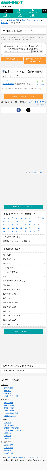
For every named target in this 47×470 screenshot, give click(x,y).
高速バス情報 (9, 411)
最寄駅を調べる (12, 59)
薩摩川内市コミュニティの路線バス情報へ (19, 366)
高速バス (19, 12)
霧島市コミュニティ (10, 302)
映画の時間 (8, 445)
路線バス (6, 12)
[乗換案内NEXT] (13, 3)
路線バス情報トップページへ (14, 371)
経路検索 (7, 391)
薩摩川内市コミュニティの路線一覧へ (17, 241)
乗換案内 (4, 385)
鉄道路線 (32, 16)
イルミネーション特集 (12, 430)
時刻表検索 (8, 388)
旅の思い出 (8, 453)
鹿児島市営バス (9, 259)
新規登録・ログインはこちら (23, 207)
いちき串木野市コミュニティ (14, 281)
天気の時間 (8, 448)
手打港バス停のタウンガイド (23, 96)
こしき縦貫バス (8, 84)
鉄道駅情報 (8, 403)
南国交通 (6, 263)
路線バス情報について (23, 331)
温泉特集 (7, 438)
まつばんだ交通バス (10, 272)
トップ (3, 20)
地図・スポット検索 (12, 396)
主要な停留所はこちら (11, 237)
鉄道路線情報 (9, 405)
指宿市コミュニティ (10, 294)
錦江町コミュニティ (10, 320)
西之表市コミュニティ (11, 316)
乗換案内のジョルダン (16, 457)
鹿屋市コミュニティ (10, 311)
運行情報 (7, 393)
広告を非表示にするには (36, 172)
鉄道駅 (20, 16)
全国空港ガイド (10, 416)
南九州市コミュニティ (11, 289)
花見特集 (7, 423)
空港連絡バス (33, 12)
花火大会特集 (9, 425)
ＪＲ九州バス (8, 268)
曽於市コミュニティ (10, 307)
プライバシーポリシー (35, 457)
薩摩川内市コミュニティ (31, 20)
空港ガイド (6, 16)
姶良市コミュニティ (10, 298)
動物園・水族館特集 (12, 428)
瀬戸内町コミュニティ (11, 324)
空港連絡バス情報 (11, 413)
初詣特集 (7, 436)
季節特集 (4, 419)
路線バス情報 (6, 6)
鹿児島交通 (7, 255)
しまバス (6, 276)
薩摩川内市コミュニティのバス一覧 (34, 60)
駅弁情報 (7, 450)
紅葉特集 (7, 433)
